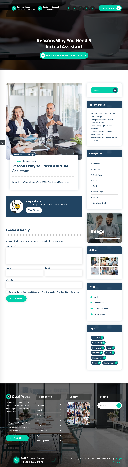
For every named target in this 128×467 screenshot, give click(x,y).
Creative (18, 154)
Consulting (97, 342)
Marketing (97, 175)
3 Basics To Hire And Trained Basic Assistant (102, 133)
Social (95, 363)
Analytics (96, 337)
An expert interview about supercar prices (102, 121)
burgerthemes (34, 201)
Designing (96, 348)
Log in (96, 297)
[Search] (115, 90)
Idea (109, 348)
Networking (97, 358)
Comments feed (101, 308)
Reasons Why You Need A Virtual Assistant (104, 139)
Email (48, 268)
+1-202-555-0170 (49, 9)
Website (9, 280)
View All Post (34, 210)
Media (95, 180)
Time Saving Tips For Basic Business (102, 127)
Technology (28, 154)
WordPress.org (100, 314)
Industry (96, 352)
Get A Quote (108, 8)
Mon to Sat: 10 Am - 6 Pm (26, 9)
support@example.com (19, 423)
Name (9, 268)
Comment (11, 246)
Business (97, 163)
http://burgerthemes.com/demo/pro (50, 204)
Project (96, 186)
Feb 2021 (17, 161)
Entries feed (99, 302)
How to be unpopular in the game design (103, 115)
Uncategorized (99, 203)
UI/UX (95, 197)
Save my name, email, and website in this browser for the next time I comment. (44, 292)
